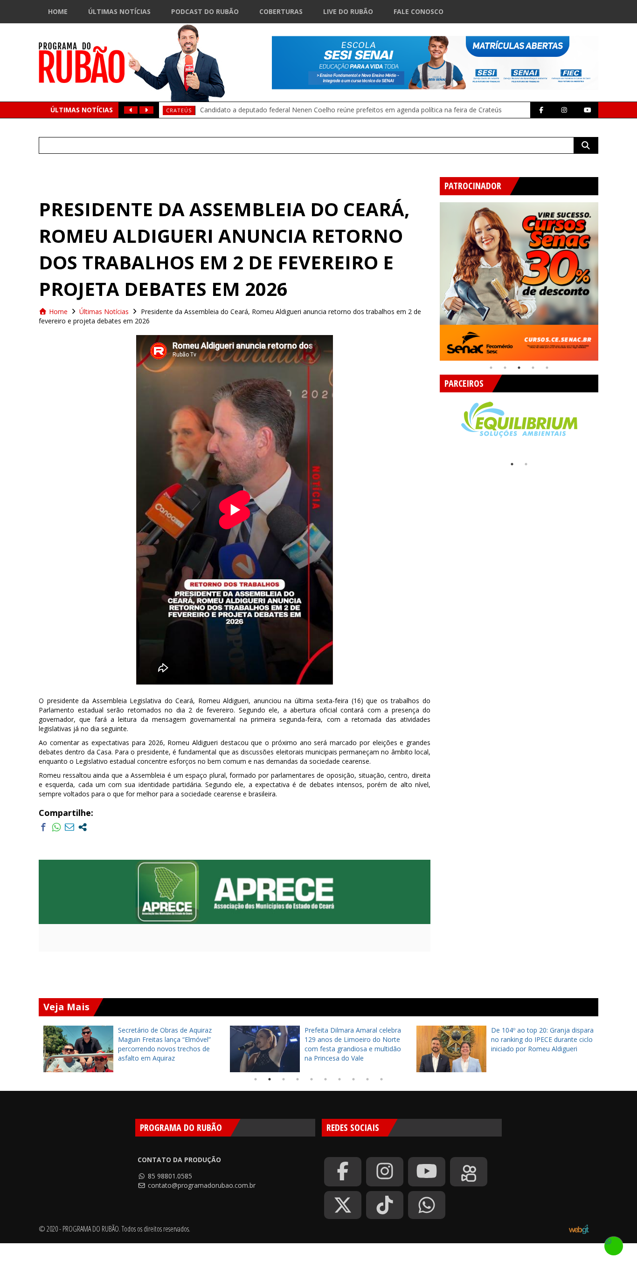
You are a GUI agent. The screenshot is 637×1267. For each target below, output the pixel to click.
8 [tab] (353, 1079)
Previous (432, 277)
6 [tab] (325, 1079)
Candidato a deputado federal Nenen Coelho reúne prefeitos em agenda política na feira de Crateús (351, 109)
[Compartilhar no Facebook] (43, 827)
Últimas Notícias (119, 11)
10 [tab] (381, 1079)
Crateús (179, 110)
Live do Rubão (348, 11)
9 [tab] (367, 1079)
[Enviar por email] (69, 827)
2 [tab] (505, 367)
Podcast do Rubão (205, 11)
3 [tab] (519, 367)
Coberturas (281, 11)
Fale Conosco (418, 11)
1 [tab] (491, 367)
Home (58, 11)
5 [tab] (547, 367)
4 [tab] (533, 367)
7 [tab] (339, 1079)
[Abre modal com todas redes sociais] (82, 827)
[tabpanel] (519, 281)
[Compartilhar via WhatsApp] (56, 827)
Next (605, 277)
